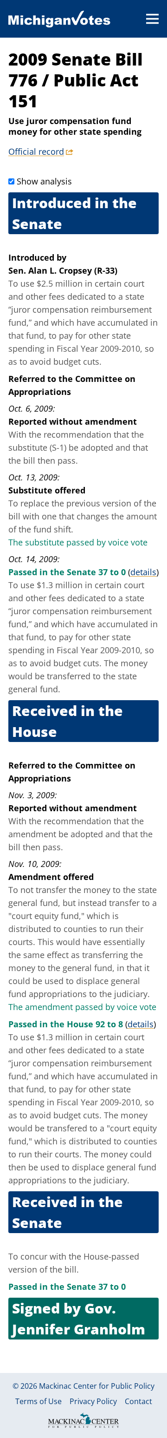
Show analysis (44, 181)
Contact (138, 1401)
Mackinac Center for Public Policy (96, 1386)
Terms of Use (38, 1401)
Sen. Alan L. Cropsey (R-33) (62, 270)
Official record (36, 151)
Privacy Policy (93, 1401)
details (143, 572)
